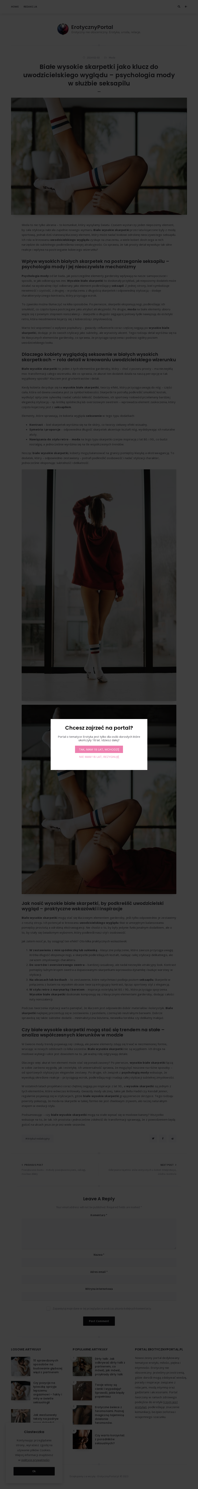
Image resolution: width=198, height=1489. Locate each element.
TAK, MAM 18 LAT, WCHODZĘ (99, 749)
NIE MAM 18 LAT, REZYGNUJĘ (99, 757)
